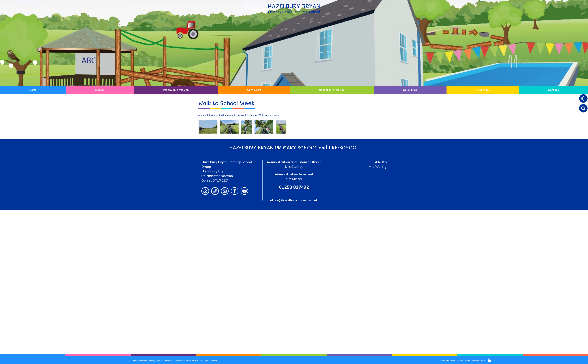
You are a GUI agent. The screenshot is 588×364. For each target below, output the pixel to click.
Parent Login (478, 360)
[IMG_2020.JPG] (208, 126)
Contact (553, 89)
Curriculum (254, 89)
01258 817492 (294, 187)
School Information (332, 89)
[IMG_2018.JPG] (246, 126)
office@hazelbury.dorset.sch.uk (294, 200)
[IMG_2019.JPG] (263, 126)
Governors (483, 89)
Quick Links (410, 89)
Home (33, 89)
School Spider (210, 360)
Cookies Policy (464, 360)
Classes (100, 89)
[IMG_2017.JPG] (229, 126)
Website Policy (448, 360)
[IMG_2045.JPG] (281, 126)
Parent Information (176, 89)
